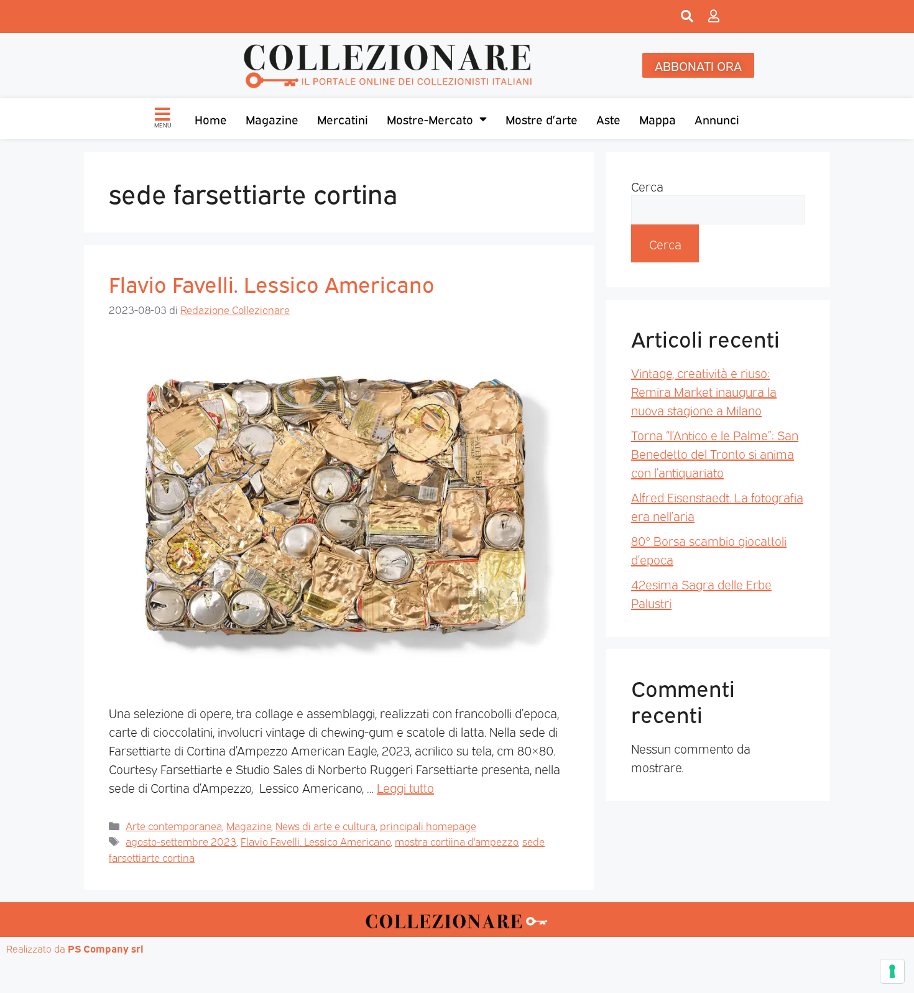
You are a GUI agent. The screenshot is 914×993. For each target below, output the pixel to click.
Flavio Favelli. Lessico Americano (272, 283)
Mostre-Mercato (430, 119)
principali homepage (428, 825)
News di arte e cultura (325, 825)
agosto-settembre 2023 (181, 841)
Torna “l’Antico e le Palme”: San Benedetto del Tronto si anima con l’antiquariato (714, 453)
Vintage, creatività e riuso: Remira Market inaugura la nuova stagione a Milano (704, 391)
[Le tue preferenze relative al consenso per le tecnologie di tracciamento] (892, 971)
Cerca (647, 186)
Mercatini (342, 119)
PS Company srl (106, 948)
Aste (608, 119)
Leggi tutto (405, 787)
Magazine (272, 119)
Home (211, 119)
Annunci (717, 119)
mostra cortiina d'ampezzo (456, 841)
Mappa (657, 119)
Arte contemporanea (174, 825)
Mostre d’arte (541, 119)
